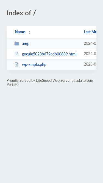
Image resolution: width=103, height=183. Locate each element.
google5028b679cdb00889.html (49, 54)
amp (25, 44)
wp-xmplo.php (34, 65)
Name (20, 32)
